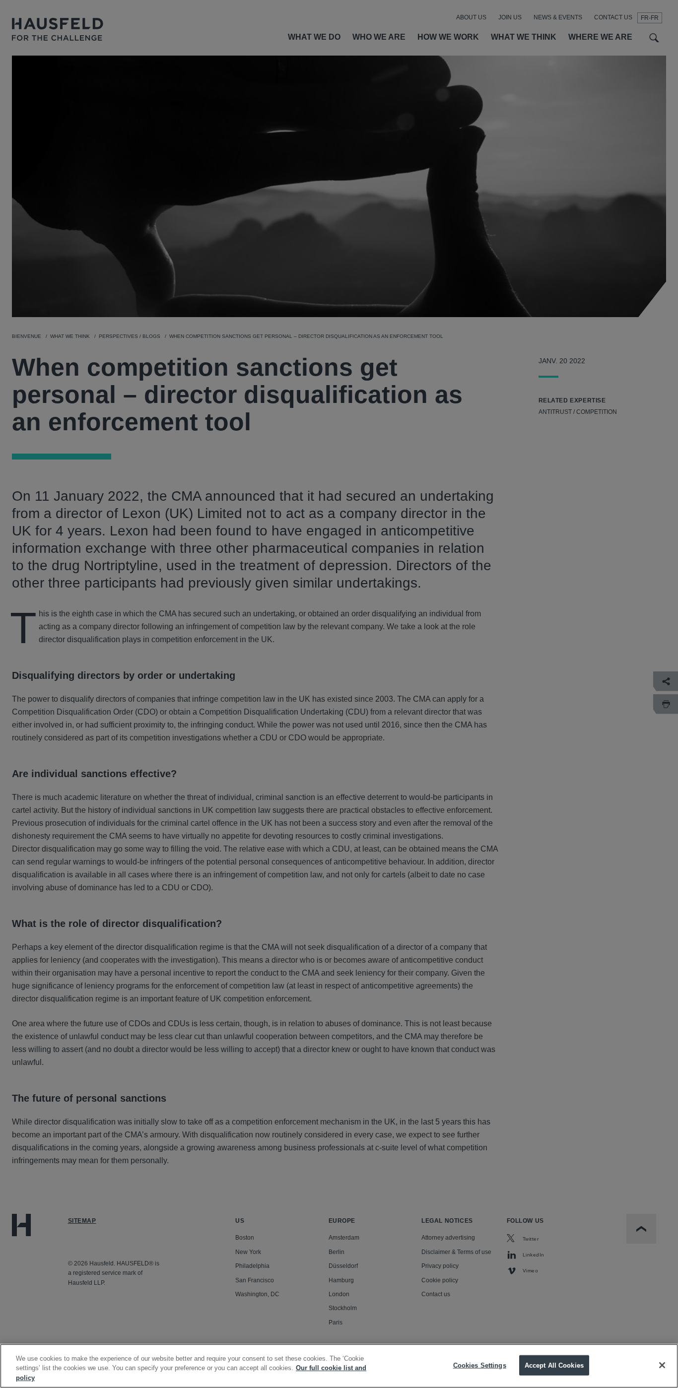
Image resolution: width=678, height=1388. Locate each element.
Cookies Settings (479, 1365)
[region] (339, 1366)
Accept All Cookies (554, 1365)
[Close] (662, 1365)
